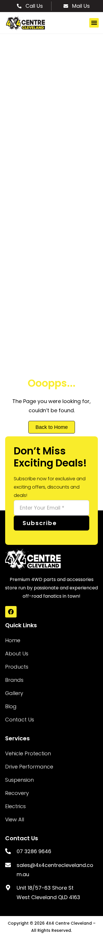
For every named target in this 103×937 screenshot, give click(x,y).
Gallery (14, 693)
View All (14, 819)
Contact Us (19, 719)
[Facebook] (11, 611)
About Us (16, 653)
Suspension (19, 779)
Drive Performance (29, 766)
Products (16, 666)
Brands (14, 680)
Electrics (15, 806)
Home (12, 640)
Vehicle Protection (28, 753)
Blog (11, 706)
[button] (94, 23)
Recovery (17, 793)
